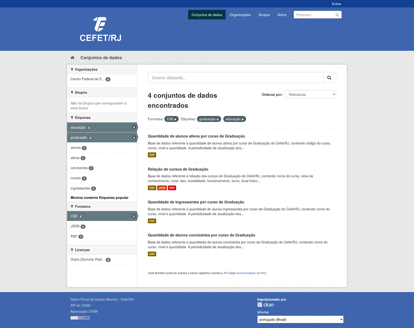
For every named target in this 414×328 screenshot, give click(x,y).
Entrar (336, 3)
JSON (162, 188)
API (226, 273)
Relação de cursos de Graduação (178, 169)
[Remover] (175, 119)
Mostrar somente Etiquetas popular (99, 197)
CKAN (265, 304)
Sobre (282, 14)
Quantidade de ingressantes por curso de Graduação (196, 202)
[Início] (72, 57)
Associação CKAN (84, 311)
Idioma (262, 312)
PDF (171, 188)
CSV (152, 155)
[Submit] (337, 14)
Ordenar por (272, 94)
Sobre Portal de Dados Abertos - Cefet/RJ (102, 299)
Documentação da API (250, 273)
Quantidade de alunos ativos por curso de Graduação (196, 136)
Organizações (240, 14)
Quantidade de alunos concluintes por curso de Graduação (201, 235)
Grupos (264, 14)
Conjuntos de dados (207, 14)
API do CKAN (80, 305)
